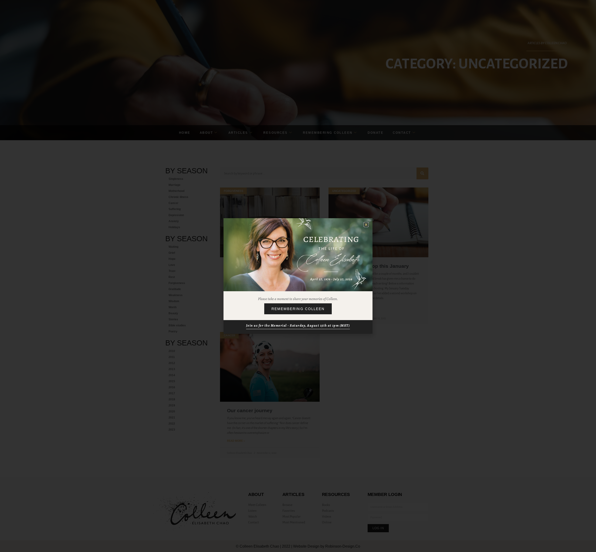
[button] (366, 224)
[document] (298, 276)
